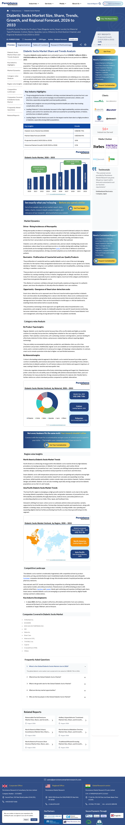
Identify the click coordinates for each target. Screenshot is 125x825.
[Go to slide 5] (104, 44)
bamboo (40, 589)
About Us (75, 4)
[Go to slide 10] (114, 44)
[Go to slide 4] (102, 44)
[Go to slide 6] (106, 44)
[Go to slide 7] (108, 44)
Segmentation (24, 45)
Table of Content (40, 45)
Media (62, 4)
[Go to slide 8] (110, 44)
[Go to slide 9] (112, 44)
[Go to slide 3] (99, 44)
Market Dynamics (13, 70)
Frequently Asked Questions (13, 109)
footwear (26, 578)
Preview (11, 45)
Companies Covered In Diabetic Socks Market (14, 99)
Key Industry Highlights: (12, 64)
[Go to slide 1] (94, 44)
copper (48, 589)
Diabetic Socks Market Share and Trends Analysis (13, 54)
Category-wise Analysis (12, 77)
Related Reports (13, 115)
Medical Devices (16, 11)
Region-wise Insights (14, 84)
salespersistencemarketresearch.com (64, 779)
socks (58, 248)
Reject (26, 819)
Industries (33, 4)
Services (48, 4)
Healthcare (73, 39)
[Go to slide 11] (115, 44)
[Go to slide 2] (96, 44)
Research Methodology (61, 45)
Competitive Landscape (12, 90)
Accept (34, 819)
